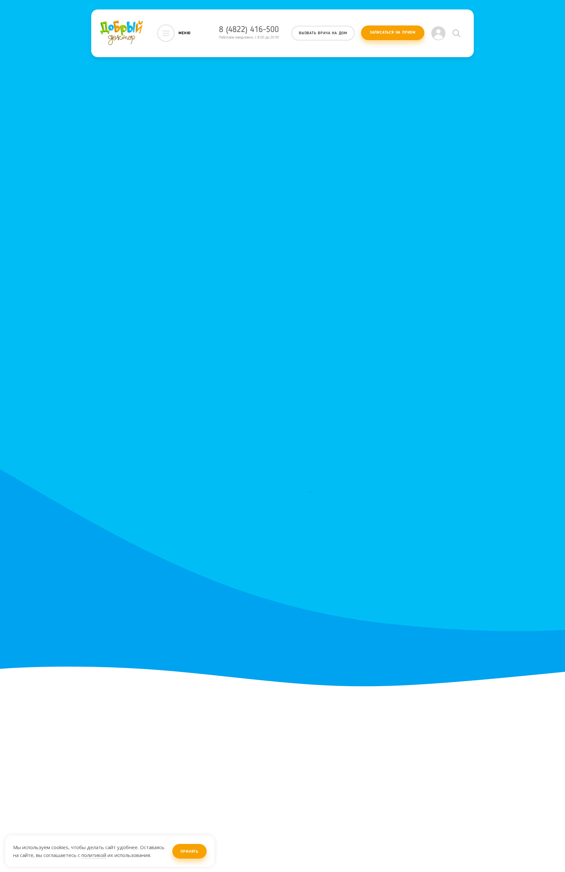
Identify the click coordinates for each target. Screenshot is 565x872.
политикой (93, 855)
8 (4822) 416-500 (249, 30)
